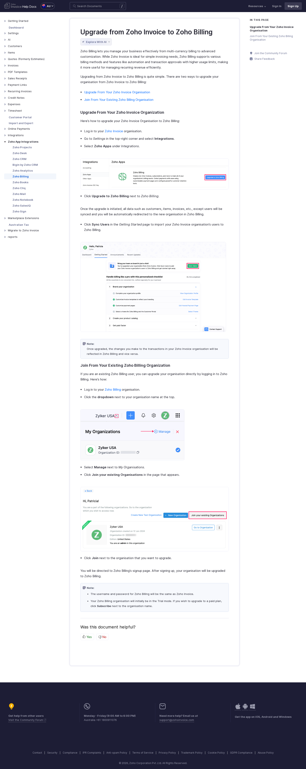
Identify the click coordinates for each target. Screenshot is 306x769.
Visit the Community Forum (26, 720)
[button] (45, 6)
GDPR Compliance (241, 752)
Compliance (70, 752)
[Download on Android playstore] (238, 708)
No (103, 637)
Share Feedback (264, 58)
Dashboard (16, 27)
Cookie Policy (216, 752)
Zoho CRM (19, 159)
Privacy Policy (167, 752)
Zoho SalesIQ (21, 205)
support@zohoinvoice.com (176, 720)
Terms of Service (142, 752)
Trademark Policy (192, 752)
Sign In (276, 6)
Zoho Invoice (114, 131)
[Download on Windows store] (252, 708)
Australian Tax (19, 224)
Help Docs (29, 6)
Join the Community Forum (270, 53)
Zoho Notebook (22, 199)
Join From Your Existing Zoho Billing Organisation (118, 100)
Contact (37, 752)
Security (52, 752)
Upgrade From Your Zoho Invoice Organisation (117, 92)
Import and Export (21, 123)
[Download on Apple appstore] (245, 708)
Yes (89, 637)
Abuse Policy (266, 752)
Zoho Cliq (19, 188)
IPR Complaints (92, 752)
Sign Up (293, 6)
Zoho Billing (20, 176)
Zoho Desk (19, 153)
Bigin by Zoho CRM (25, 164)
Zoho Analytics (22, 170)
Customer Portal (20, 117)
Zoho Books (20, 182)
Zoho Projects (22, 147)
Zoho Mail (19, 194)
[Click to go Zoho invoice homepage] (13, 6)
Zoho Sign (19, 211)
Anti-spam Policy (116, 752)
